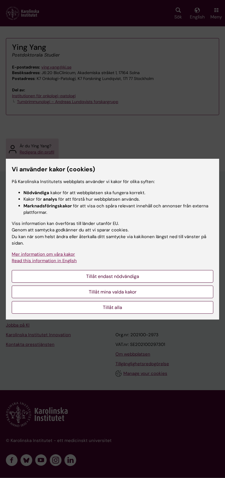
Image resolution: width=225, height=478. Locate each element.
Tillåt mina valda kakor (113, 292)
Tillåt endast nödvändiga (112, 276)
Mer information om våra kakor (43, 254)
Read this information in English (44, 261)
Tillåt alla (112, 307)
